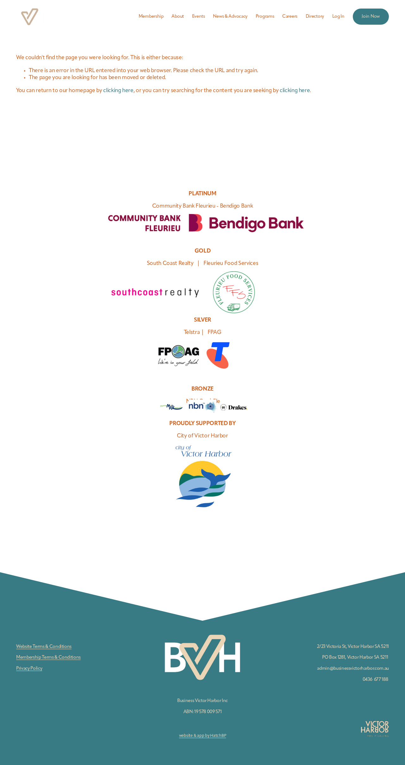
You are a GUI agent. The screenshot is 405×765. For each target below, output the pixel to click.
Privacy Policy (29, 668)
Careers (289, 16)
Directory (315, 16)
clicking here (118, 90)
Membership (151, 16)
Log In (338, 16)
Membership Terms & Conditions (48, 657)
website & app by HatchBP (202, 736)
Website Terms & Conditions (44, 646)
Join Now (371, 16)
